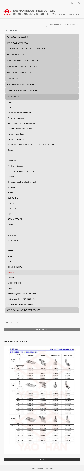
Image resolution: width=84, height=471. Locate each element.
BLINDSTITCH (13, 198)
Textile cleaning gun (15, 166)
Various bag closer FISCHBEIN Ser (21, 299)
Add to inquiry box (42, 329)
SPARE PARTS (67, 24)
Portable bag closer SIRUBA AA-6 (21, 304)
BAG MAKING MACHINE (16, 55)
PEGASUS (12, 246)
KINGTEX (11, 224)
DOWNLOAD (73, 14)
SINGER (75, 24)
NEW (28, 14)
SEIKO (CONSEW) (15, 267)
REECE (11, 256)
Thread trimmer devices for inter (20, 113)
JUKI (9, 214)
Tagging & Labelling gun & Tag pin (21, 171)
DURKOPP (12, 209)
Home (50, 24)
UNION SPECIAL (14, 283)
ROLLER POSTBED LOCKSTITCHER (22, 67)
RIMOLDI (11, 262)
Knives (10, 107)
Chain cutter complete (16, 118)
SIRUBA (11, 278)
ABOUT (20, 14)
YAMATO (11, 288)
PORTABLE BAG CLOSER (17, 37)
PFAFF (10, 251)
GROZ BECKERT (14, 79)
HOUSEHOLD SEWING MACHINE (20, 85)
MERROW (12, 235)
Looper (10, 102)
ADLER (11, 193)
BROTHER (12, 203)
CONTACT (51, 14)
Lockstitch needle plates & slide (20, 129)
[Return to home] (42, 11)
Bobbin (10, 150)
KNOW (62, 14)
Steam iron (12, 161)
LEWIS (10, 230)
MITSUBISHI (13, 240)
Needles (11, 177)
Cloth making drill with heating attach (22, 182)
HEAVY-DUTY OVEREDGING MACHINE (23, 61)
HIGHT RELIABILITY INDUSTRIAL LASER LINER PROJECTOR (33, 145)
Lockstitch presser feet (16, 139)
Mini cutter (12, 187)
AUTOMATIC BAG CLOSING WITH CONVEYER (26, 49)
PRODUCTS (39, 14)
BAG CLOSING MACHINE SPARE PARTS (23, 310)
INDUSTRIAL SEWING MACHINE (20, 73)
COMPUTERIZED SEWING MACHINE (22, 91)
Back (42, 459)
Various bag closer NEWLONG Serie (22, 294)
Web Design (49, 468)
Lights (10, 155)
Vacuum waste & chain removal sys (21, 123)
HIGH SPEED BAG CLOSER (18, 43)
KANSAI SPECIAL (15, 219)
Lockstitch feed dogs (16, 134)
